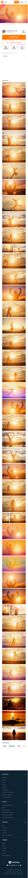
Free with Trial (14, 37)
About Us (4, 860)
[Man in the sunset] (13, 89)
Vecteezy (4, 810)
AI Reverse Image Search (8, 822)
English (4, 873)
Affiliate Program (6, 840)
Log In (21, 2)
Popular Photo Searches (7, 845)
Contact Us (4, 858)
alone (4, 776)
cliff (19, 776)
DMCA (3, 838)
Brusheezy (4, 807)
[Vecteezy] (2, 2)
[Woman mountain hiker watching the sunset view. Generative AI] (13, 763)
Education (4, 817)
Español (4, 876)
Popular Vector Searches (7, 842)
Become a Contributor (7, 865)
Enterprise (4, 815)
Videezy (4, 812)
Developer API (5, 820)
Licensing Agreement (7, 835)
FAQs (3, 855)
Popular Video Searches (7, 847)
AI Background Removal (7, 825)
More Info (5, 55)
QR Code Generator (6, 827)
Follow (23, 32)
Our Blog (4, 863)
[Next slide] (22, 776)
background (12, 776)
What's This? (15, 52)
